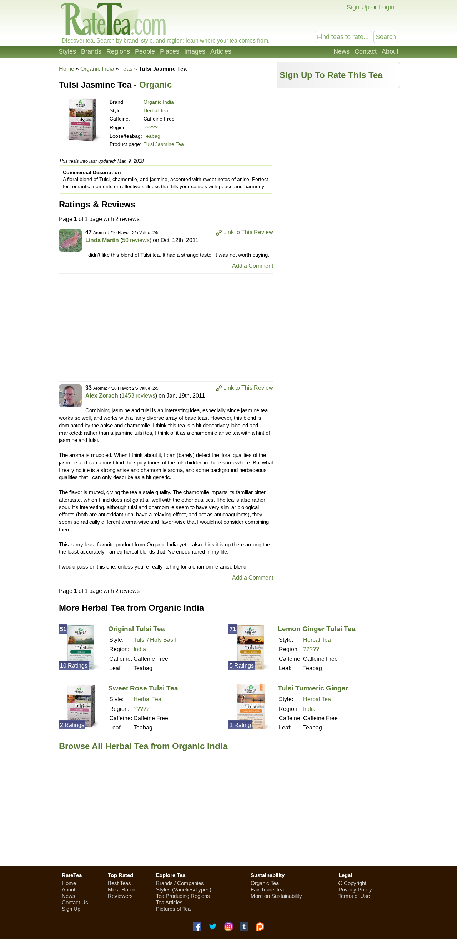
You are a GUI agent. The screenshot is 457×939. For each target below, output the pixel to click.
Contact (366, 51)
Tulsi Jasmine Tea (164, 144)
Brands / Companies (180, 883)
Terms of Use (354, 896)
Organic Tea (265, 883)
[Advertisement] (338, 142)
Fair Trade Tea (267, 889)
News (341, 51)
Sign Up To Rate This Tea (331, 75)
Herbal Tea (156, 110)
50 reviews (136, 240)
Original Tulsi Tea (136, 629)
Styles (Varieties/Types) (183, 889)
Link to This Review (248, 232)
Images (194, 51)
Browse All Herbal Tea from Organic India (143, 746)
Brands (91, 51)
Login (387, 7)
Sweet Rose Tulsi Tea (143, 688)
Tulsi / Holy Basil (155, 640)
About (390, 51)
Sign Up (358, 7)
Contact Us (75, 902)
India (140, 649)
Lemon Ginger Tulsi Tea (317, 629)
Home (66, 69)
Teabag (152, 136)
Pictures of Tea (173, 909)
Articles (220, 51)
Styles (67, 51)
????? (151, 127)
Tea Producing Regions (183, 896)
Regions (118, 51)
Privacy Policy (355, 889)
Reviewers (120, 896)
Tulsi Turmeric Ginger (313, 688)
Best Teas (119, 883)
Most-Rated (121, 889)
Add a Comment (252, 266)
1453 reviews (138, 396)
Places (169, 51)
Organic (155, 84)
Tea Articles (169, 902)
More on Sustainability (276, 896)
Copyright (355, 883)
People (145, 51)
